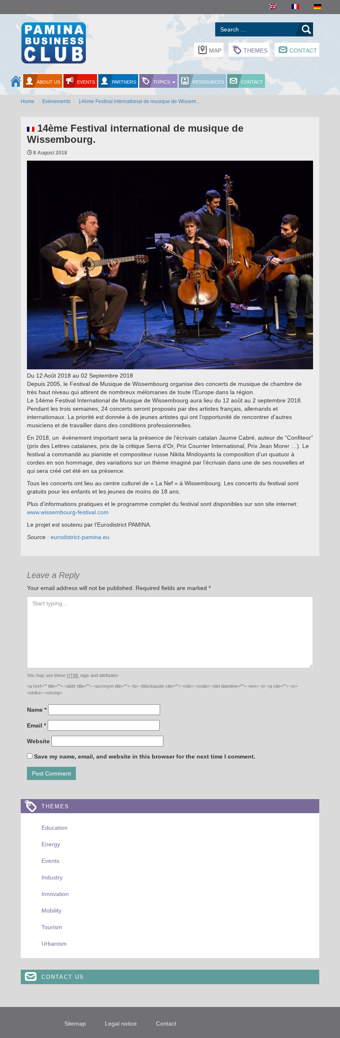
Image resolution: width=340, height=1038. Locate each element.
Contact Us (62, 977)
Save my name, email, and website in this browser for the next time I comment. (144, 756)
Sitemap (75, 1023)
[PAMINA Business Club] (53, 42)
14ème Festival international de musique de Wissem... (139, 101)
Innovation (55, 894)
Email (36, 725)
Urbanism (54, 943)
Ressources (208, 81)
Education (54, 827)
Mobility (51, 910)
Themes (255, 50)
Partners (124, 81)
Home (27, 101)
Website (38, 741)
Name (36, 709)
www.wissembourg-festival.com (68, 512)
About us (48, 81)
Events (86, 81)
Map (215, 50)
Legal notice (121, 1023)
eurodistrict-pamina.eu (79, 537)
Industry (52, 877)
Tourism (51, 927)
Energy (50, 844)
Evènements (56, 101)
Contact (303, 50)
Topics (162, 81)
